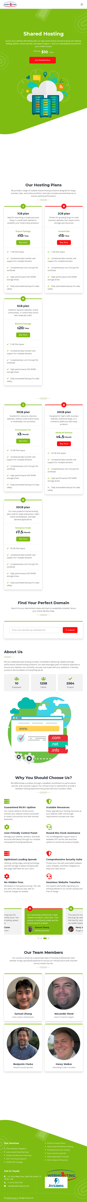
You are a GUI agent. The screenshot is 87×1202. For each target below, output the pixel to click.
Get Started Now (42, 60)
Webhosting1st (12, 1198)
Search (71, 630)
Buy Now (23, 242)
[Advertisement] (43, 161)
